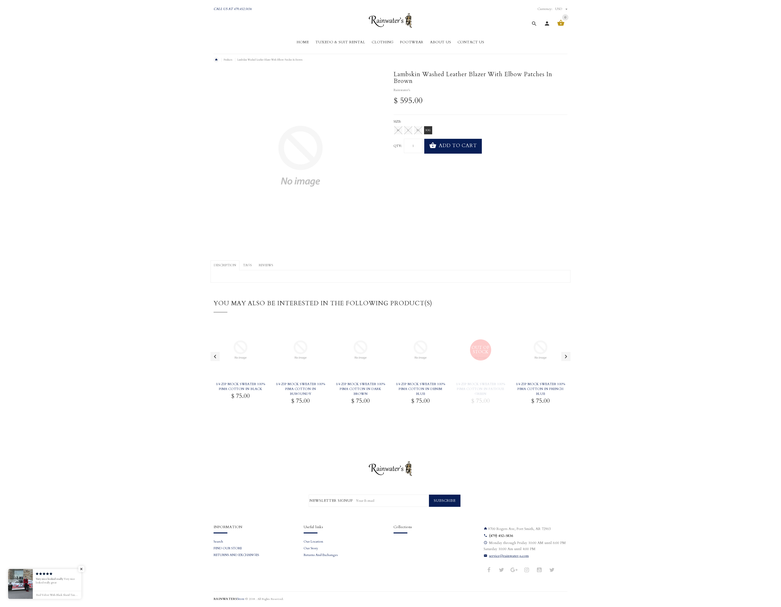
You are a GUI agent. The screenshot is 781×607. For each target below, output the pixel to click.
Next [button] (565, 356)
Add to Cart (457, 145)
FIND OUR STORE (228, 548)
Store (229, 599)
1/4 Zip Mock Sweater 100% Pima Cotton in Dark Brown (360, 389)
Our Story (311, 548)
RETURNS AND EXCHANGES (236, 555)
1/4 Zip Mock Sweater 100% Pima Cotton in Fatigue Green (480, 389)
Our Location (313, 541)
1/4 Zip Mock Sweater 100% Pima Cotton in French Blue (540, 389)
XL (418, 130)
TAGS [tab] (247, 265)
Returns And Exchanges (321, 555)
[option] (241, 372)
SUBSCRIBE (445, 500)
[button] (81, 569)
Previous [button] (215, 356)
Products (228, 59)
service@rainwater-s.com (509, 555)
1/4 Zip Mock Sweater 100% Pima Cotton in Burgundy (300, 389)
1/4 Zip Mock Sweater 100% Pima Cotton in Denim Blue (420, 389)
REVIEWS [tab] (266, 265)
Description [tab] (225, 265)
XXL (428, 130)
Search (218, 541)
